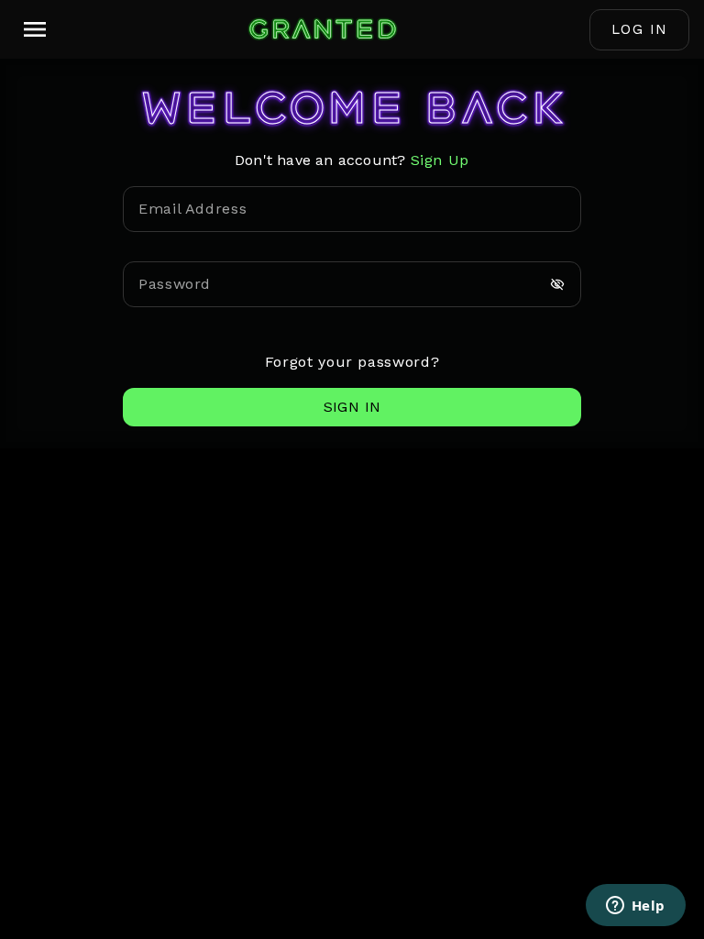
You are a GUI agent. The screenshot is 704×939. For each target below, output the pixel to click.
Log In (639, 29)
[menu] (35, 29)
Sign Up (440, 160)
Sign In (352, 406)
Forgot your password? (352, 361)
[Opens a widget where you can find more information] (635, 907)
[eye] (557, 284)
